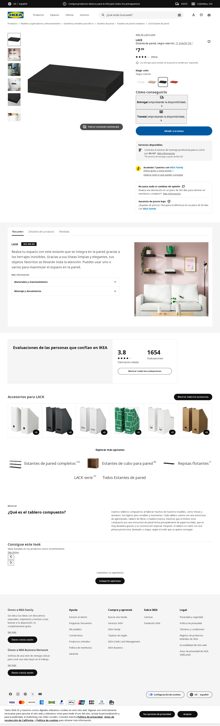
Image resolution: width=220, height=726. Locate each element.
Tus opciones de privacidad (157, 714)
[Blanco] (141, 82)
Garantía (73, 653)
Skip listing (13, 552)
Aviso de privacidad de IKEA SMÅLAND (194, 653)
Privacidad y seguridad (191, 617)
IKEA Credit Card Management (124, 641)
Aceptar (187, 714)
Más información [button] (172, 193)
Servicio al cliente (78, 617)
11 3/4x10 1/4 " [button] (184, 43)
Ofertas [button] (70, 14)
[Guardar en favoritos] (209, 41)
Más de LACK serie (145, 34)
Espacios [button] (54, 14)
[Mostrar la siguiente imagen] (119, 83)
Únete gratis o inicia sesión (157, 170)
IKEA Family (114, 629)
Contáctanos (76, 635)
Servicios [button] (84, 14)
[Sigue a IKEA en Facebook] (10, 694)
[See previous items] (11, 557)
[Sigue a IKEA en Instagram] (18, 694)
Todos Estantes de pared (124, 477)
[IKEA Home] (16, 15)
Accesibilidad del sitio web (193, 645)
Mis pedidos (75, 629)
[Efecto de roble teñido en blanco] (152, 82)
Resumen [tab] (17, 231)
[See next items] (11, 563)
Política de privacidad (191, 623)
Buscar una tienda (117, 617)
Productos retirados (79, 641)
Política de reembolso (80, 647)
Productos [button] (38, 14)
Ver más (12, 632)
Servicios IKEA (115, 623)
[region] (75, 83)
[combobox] (138, 15)
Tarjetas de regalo (117, 635)
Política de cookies (47, 720)
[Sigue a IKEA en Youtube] (40, 694)
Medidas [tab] (64, 231)
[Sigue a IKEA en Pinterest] (25, 694)
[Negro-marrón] (163, 82)
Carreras (148, 617)
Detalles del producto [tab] (41, 231)
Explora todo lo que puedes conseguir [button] (163, 174)
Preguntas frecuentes (80, 623)
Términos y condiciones (192, 629)
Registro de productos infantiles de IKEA (191, 637)
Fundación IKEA (152, 623)
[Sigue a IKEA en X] (32, 694)
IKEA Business (115, 647)
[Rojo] (174, 82)
